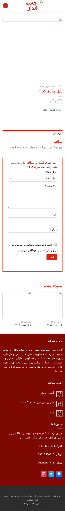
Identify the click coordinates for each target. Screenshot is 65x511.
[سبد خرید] (5, 6)
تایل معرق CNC (47, 86)
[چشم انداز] (32, 6)
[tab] (32, 133)
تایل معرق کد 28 (54, 325)
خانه (60, 86)
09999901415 (46, 462)
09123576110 (46, 454)
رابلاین (25, 503)
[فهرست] (60, 6)
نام (54, 214)
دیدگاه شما (51, 186)
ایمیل (53, 229)
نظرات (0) (57, 133)
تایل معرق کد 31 (23, 325)
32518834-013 (47, 446)
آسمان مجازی (46, 393)
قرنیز (51, 412)
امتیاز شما (51, 172)
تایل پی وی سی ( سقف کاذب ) (37, 402)
